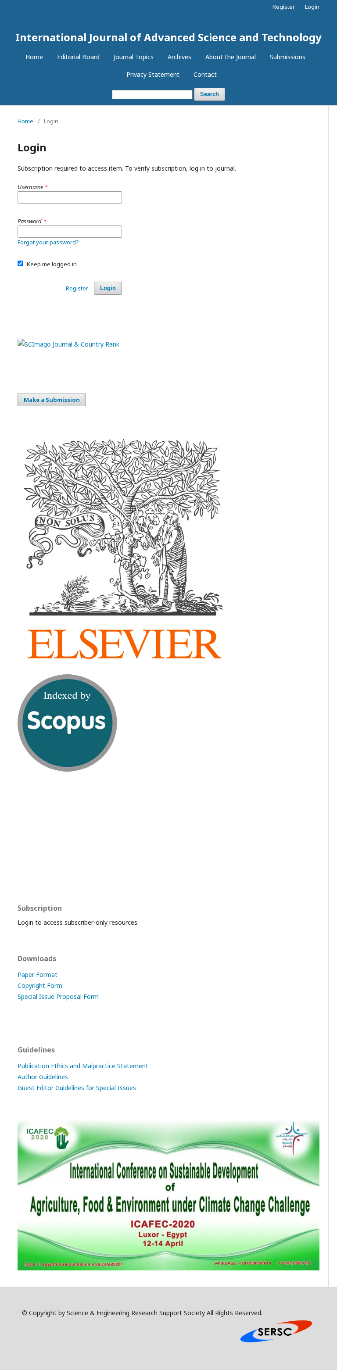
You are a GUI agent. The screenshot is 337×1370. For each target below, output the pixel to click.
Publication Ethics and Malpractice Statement (83, 1066)
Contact (205, 74)
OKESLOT (32, 820)
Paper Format (37, 974)
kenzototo (33, 837)
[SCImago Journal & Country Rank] (68, 344)
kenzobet (31, 803)
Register (283, 7)
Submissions (287, 57)
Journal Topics (134, 57)
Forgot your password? (48, 242)
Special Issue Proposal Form (58, 996)
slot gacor (32, 872)
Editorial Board (78, 57)
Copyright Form (40, 985)
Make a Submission (52, 400)
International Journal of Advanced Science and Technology (168, 37)
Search (209, 94)
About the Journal (230, 57)
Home (34, 57)
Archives (179, 57)
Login (312, 7)
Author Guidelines (43, 1077)
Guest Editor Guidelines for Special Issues (77, 1088)
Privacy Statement (152, 74)
